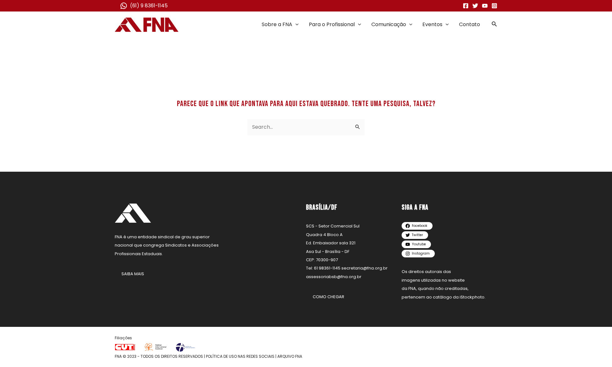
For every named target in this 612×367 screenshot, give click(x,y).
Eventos (432, 24)
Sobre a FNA (277, 24)
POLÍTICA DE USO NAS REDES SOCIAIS (240, 356)
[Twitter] (475, 6)
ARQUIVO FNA (289, 356)
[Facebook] (466, 6)
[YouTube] (485, 6)
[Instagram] (494, 6)
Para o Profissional (332, 24)
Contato (469, 24)
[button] (295, 24)
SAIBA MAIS (132, 274)
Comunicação (388, 24)
